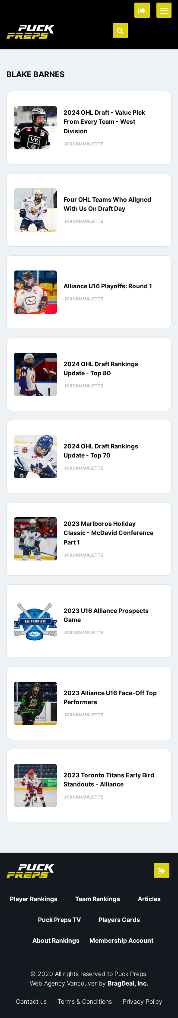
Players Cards (119, 919)
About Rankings (55, 940)
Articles (149, 898)
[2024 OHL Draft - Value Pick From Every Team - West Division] (35, 127)
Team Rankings (97, 898)
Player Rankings (33, 898)
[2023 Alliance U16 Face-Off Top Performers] (35, 703)
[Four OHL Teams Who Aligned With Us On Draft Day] (35, 210)
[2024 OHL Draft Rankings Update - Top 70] (35, 456)
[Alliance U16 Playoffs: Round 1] (35, 292)
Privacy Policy (142, 1001)
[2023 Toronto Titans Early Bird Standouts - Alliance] (35, 785)
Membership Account (121, 940)
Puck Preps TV (59, 919)
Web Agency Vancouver (63, 983)
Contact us (31, 1001)
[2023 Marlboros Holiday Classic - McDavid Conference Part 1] (35, 539)
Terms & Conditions (84, 1001)
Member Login (142, 10)
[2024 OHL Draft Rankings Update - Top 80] (35, 374)
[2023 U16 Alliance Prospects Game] (35, 621)
